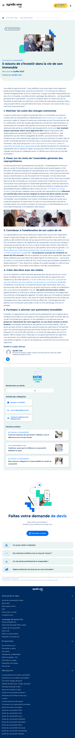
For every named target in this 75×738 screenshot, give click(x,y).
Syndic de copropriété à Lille (12, 713)
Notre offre (6, 603)
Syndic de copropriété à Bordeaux (14, 722)
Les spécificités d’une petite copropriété (16, 675)
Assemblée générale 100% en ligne (14, 625)
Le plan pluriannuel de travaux (12, 701)
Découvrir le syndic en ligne (11, 689)
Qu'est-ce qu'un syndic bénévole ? (14, 692)
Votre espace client (8, 606)
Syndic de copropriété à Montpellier (14, 731)
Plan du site (6, 666)
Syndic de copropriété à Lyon (12, 716)
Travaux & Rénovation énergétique (19, 418)
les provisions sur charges (52, 118)
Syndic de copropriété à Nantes (13, 734)
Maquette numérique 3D (10, 637)
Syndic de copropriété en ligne (12, 600)
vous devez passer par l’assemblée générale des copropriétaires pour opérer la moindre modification (36, 250)
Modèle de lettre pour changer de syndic (16, 684)
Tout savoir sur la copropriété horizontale (16, 704)
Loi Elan (4, 698)
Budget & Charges (18, 402)
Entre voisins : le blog (11, 17)
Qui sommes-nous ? (9, 645)
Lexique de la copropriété (11, 628)
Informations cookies (9, 660)
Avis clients (5, 651)
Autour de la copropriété (26, 17)
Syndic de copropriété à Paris (12, 710)
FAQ (3, 609)
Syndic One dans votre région (12, 707)
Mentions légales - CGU (10, 657)
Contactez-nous (7, 615)
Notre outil (5, 631)
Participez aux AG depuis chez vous (14, 695)
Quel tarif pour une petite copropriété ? (16, 678)
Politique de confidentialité (11, 654)
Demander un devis (9, 648)
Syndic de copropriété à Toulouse (13, 728)
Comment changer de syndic (12, 681)
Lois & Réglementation (19, 410)
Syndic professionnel (9, 622)
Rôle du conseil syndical (10, 634)
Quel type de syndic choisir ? (11, 687)
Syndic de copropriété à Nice (12, 725)
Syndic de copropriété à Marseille (13, 719)
